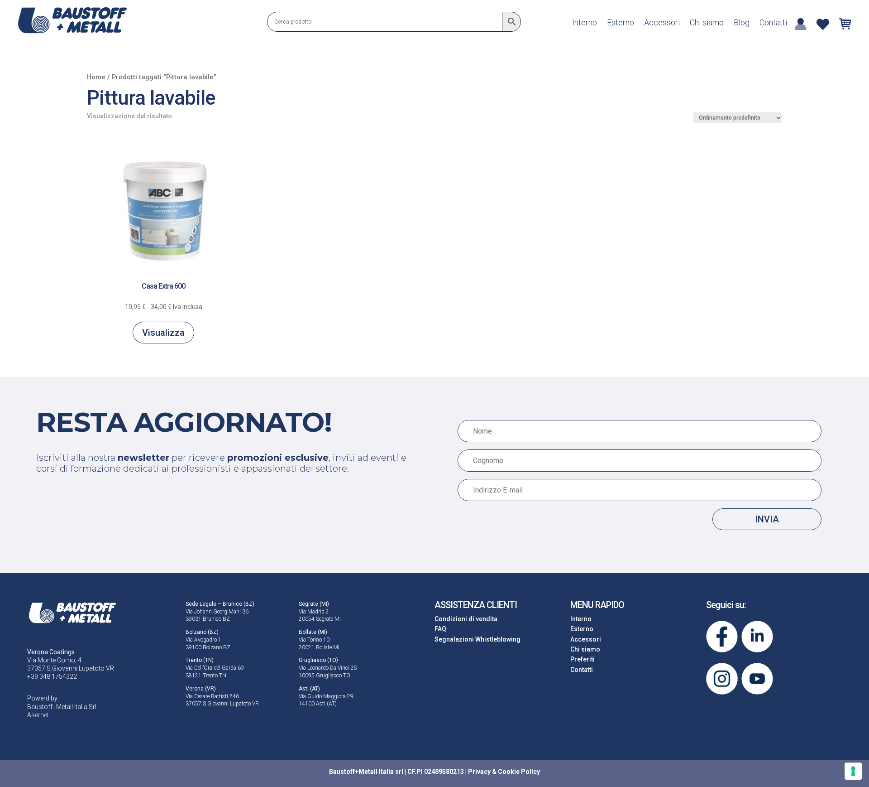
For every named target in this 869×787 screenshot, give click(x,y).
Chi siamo (707, 23)
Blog (742, 23)
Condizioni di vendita (465, 619)
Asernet (38, 715)
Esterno (620, 23)
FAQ (440, 628)
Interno (584, 23)
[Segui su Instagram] (722, 679)
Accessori (662, 23)
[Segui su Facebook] (722, 636)
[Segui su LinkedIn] (757, 636)
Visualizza (163, 332)
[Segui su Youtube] (757, 679)
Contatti (773, 23)
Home (96, 77)
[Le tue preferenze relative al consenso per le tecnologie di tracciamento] (853, 771)
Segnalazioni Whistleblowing (477, 639)
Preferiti (582, 659)
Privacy (479, 771)
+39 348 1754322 (52, 676)
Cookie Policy (519, 771)
